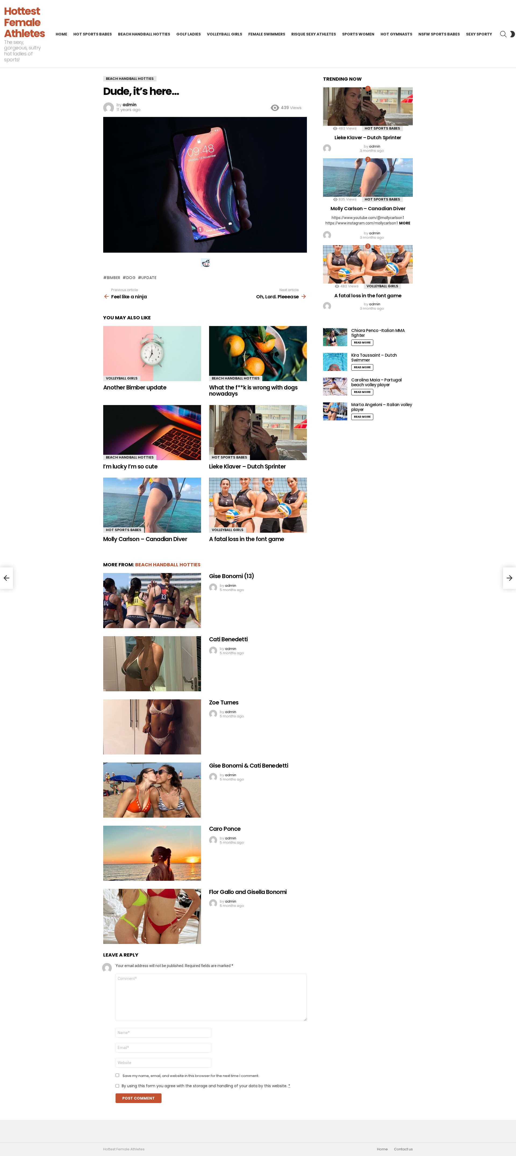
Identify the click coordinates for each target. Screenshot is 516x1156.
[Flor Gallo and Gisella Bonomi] (152, 916)
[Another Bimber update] (152, 353)
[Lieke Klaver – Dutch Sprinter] (258, 432)
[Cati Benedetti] (152, 663)
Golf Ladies (188, 34)
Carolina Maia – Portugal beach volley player (376, 382)
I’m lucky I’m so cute (130, 466)
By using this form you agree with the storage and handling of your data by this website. (206, 1086)
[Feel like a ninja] (6, 578)
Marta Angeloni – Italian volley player (381, 407)
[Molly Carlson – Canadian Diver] (152, 505)
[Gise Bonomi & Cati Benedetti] (152, 790)
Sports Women (358, 34)
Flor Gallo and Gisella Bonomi (248, 892)
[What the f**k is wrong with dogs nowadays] (258, 353)
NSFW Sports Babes (439, 34)
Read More (362, 343)
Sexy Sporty (479, 34)
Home (61, 34)
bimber (113, 277)
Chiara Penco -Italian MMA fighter (378, 333)
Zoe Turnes (224, 702)
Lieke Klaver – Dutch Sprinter (247, 466)
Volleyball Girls (224, 34)
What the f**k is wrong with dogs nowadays (253, 391)
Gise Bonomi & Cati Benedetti (248, 766)
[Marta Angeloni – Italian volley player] (335, 411)
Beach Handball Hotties (144, 34)
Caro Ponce (225, 829)
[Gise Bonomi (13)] (152, 600)
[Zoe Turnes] (152, 726)
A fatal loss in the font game (246, 539)
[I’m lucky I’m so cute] (152, 432)
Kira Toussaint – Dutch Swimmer (374, 357)
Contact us (403, 1149)
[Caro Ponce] (152, 853)
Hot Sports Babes (92, 34)
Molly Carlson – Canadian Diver (145, 539)
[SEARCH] (503, 34)
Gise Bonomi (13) (231, 576)
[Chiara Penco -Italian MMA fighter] (335, 337)
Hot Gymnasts (396, 34)
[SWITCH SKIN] (512, 34)
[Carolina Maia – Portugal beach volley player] (335, 387)
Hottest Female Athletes (24, 22)
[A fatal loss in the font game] (258, 505)
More (404, 223)
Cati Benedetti (228, 639)
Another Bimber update (134, 387)
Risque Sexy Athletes (313, 34)
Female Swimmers (266, 34)
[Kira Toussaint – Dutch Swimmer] (335, 362)
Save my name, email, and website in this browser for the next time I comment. (191, 1076)
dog (131, 277)
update (148, 277)
